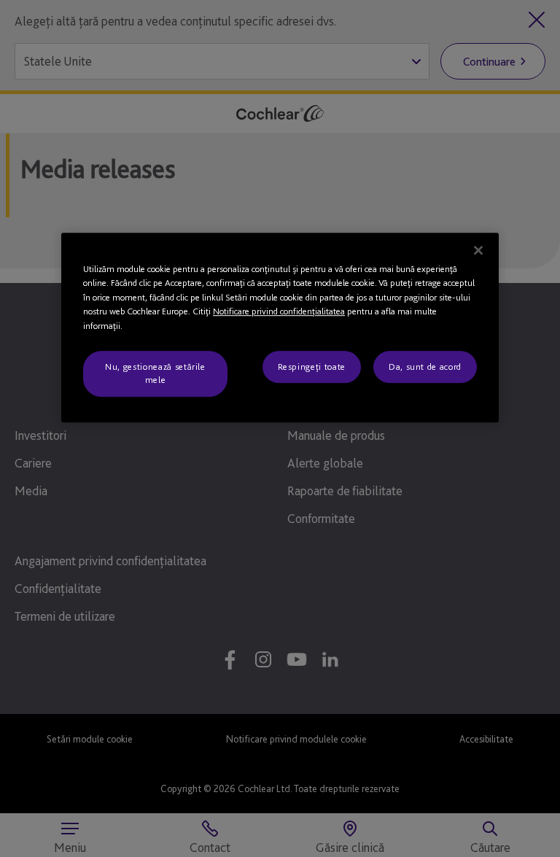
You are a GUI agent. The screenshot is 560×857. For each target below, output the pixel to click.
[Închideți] (478, 250)
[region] (280, 327)
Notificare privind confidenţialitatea (279, 311)
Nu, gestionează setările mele (155, 373)
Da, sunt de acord (425, 366)
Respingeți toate (312, 366)
